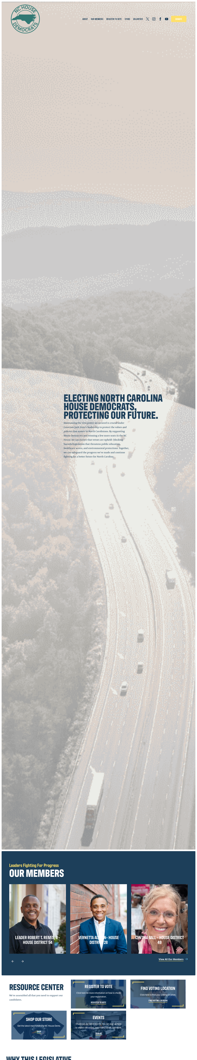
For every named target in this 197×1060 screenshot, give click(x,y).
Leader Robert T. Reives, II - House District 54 (37, 939)
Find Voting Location (158, 1000)
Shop (39, 1031)
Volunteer (138, 18)
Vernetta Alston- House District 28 (98, 939)
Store (127, 18)
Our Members (97, 18)
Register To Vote (114, 18)
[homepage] (25, 19)
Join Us (98, 1033)
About (85, 18)
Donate (178, 18)
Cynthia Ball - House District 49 (159, 939)
